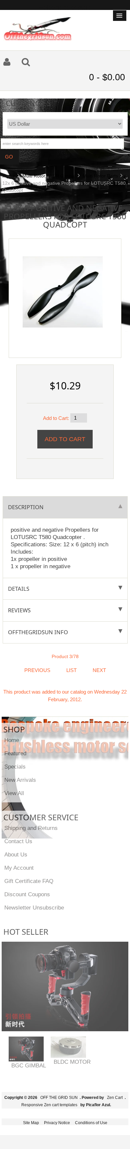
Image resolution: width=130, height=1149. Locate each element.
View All (14, 793)
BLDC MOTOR (72, 1062)
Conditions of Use (91, 1122)
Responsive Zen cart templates (49, 1105)
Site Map (31, 1122)
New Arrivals (20, 780)
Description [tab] (26, 507)
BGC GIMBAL (28, 1065)
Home (8, 175)
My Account (19, 868)
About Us (15, 854)
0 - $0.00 (107, 77)
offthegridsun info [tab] (38, 632)
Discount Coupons (27, 894)
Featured (15, 753)
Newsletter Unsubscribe (34, 908)
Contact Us (18, 841)
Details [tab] (18, 588)
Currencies (28, 103)
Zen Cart (115, 1097)
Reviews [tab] (19, 610)
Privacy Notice (57, 1122)
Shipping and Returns (31, 828)
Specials (15, 767)
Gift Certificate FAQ (28, 881)
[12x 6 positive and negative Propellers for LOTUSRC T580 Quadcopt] (63, 291)
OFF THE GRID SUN (59, 1097)
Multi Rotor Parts (100, 175)
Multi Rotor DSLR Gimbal (48, 175)
